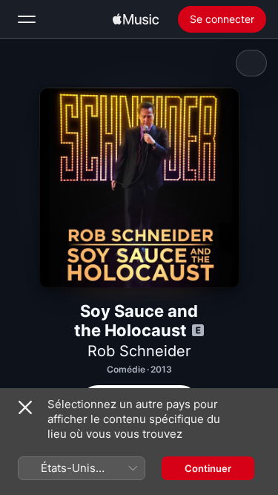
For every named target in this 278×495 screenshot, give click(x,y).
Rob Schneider (139, 351)
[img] (136, 19)
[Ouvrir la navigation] (26, 19)
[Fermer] (25, 407)
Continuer (208, 468)
